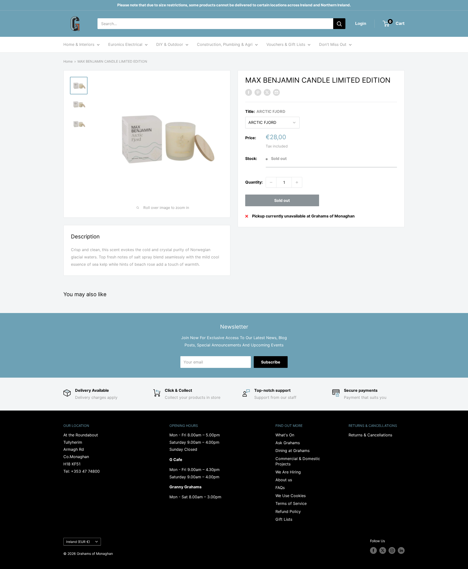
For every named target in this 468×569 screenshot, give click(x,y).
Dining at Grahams (292, 450)
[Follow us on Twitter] (382, 550)
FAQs (280, 487)
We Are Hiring (288, 472)
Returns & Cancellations (370, 434)
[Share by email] (276, 92)
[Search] (339, 23)
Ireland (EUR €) (78, 542)
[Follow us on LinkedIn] (401, 550)
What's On (284, 434)
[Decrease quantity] (271, 182)
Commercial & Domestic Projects (297, 461)
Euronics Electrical (125, 44)
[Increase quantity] (297, 182)
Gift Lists (283, 519)
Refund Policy (288, 511)
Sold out (282, 200)
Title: (265, 111)
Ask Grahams (287, 442)
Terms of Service (291, 503)
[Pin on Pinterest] (257, 92)
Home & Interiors (78, 44)
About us (283, 479)
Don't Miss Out (332, 44)
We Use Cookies (290, 495)
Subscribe (270, 362)
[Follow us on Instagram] (392, 550)
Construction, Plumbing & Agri (225, 44)
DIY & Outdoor (169, 44)
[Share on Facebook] (248, 92)
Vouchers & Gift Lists (285, 44)
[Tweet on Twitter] (267, 92)
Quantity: (254, 182)
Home (68, 61)
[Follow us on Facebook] (373, 550)
